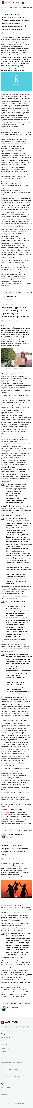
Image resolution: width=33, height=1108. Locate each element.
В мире (3, 1051)
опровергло (8, 814)
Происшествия (6, 1037)
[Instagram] (2, 33)
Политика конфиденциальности (11, 1066)
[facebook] (13, 1027)
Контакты (4, 1091)
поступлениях (6, 979)
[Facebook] (13, 33)
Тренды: (4, 7)
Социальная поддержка (11, 292)
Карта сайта (5, 1087)
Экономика (5, 1048)
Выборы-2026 (12, 8)
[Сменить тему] (24, 2)
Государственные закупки (10, 1076)
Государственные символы (10, 1069)
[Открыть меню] (29, 2)
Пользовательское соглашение (11, 1062)
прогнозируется (20, 989)
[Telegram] (10, 33)
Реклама (4, 1094)
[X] (17, 33)
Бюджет (5, 1003)
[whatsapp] (6, 33)
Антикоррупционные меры (10, 1073)
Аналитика (4, 1044)
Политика (4, 1041)
